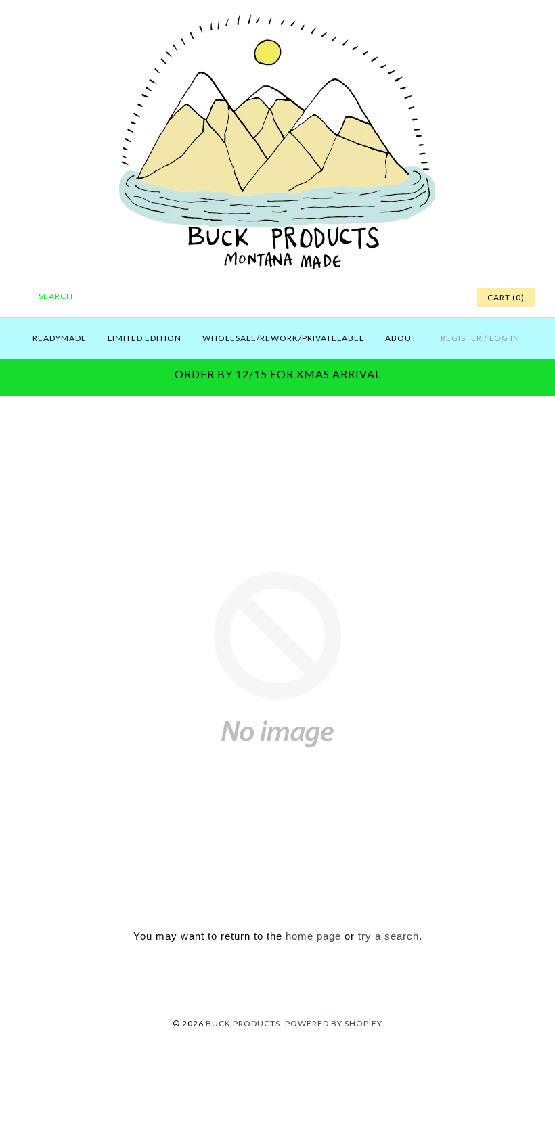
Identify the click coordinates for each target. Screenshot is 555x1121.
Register (461, 338)
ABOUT (401, 338)
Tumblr (447, 297)
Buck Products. (244, 1023)
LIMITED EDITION (144, 338)
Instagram (430, 297)
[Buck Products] (277, 21)
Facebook (379, 297)
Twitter (396, 297)
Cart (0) (506, 297)
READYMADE (59, 338)
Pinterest (413, 297)
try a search (388, 936)
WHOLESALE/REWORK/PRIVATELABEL (283, 338)
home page (313, 936)
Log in (504, 338)
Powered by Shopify (333, 1023)
